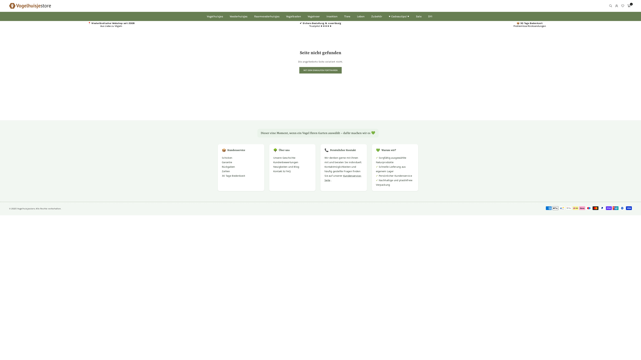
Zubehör (376, 16)
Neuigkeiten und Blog (286, 166)
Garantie (227, 162)
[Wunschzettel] (623, 6)
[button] (629, 6)
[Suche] (611, 6)
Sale (418, 16)
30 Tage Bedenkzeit (233, 175)
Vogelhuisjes (215, 16)
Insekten (332, 16)
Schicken (227, 157)
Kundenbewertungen (285, 162)
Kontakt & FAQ (282, 171)
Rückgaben (228, 166)
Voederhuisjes (239, 16)
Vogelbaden (293, 16)
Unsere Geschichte (284, 157)
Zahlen (226, 171)
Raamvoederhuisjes (266, 16)
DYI (430, 16)
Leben (361, 16)
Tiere (347, 16)
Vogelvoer (314, 16)
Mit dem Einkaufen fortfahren (320, 70)
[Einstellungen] (617, 6)
